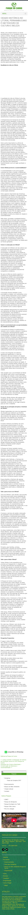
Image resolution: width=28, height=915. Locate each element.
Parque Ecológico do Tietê (12, 804)
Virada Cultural (8, 789)
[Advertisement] (14, 81)
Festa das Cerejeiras (10, 864)
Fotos (4, 873)
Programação (8, 870)
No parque (6, 859)
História (5, 857)
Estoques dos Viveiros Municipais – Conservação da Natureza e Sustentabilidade (11, 766)
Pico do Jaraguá (9, 809)
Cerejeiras (7, 778)
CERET (6, 799)
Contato (6, 791)
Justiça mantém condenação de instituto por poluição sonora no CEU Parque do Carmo (13, 761)
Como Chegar (7, 883)
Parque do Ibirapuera (10, 802)
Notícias (5, 876)
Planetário (6, 878)
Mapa (6, 885)
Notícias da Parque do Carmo (9, 756)
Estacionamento (9, 784)
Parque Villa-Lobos (10, 806)
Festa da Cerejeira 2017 (14, 780)
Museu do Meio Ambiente (11, 786)
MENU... (4, 13)
